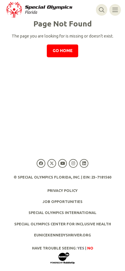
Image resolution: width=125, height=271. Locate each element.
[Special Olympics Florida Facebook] (40, 163)
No (90, 248)
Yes (80, 248)
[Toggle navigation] (115, 9)
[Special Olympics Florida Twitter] (51, 163)
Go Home (63, 50)
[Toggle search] (101, 9)
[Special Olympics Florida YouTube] (62, 163)
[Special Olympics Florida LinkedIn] (84, 163)
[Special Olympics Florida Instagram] (73, 163)
